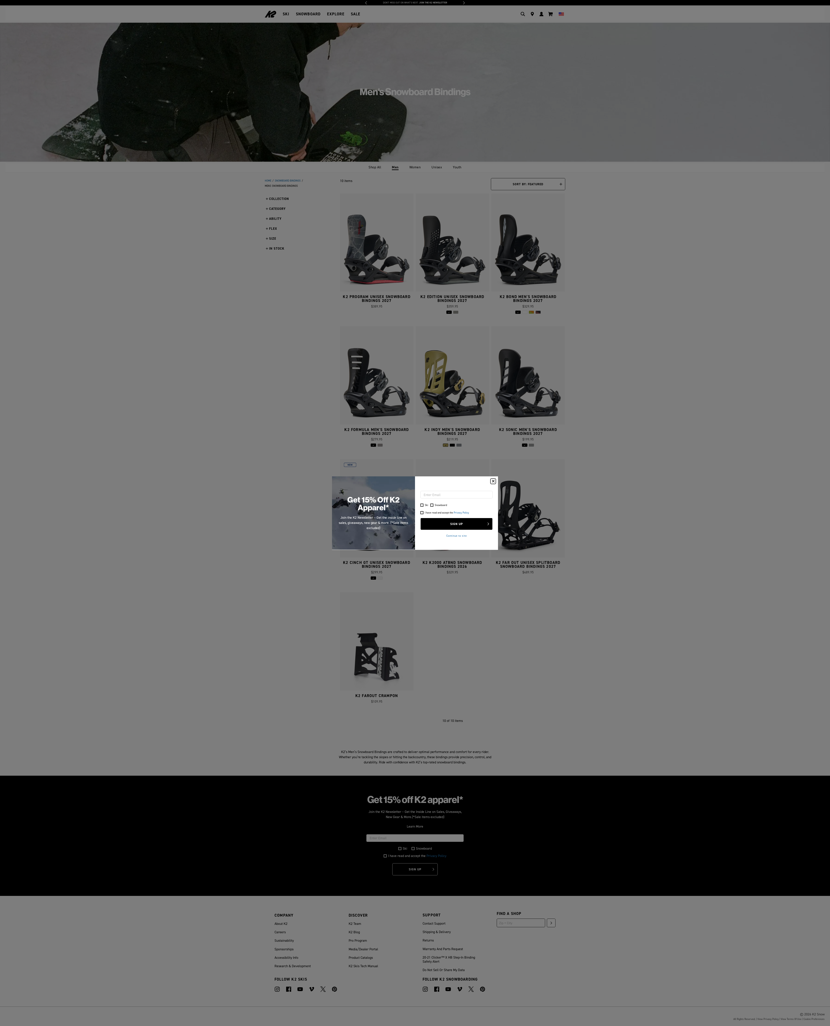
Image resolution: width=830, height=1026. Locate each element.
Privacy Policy (461, 512)
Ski (426, 505)
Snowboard (441, 505)
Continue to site (456, 535)
